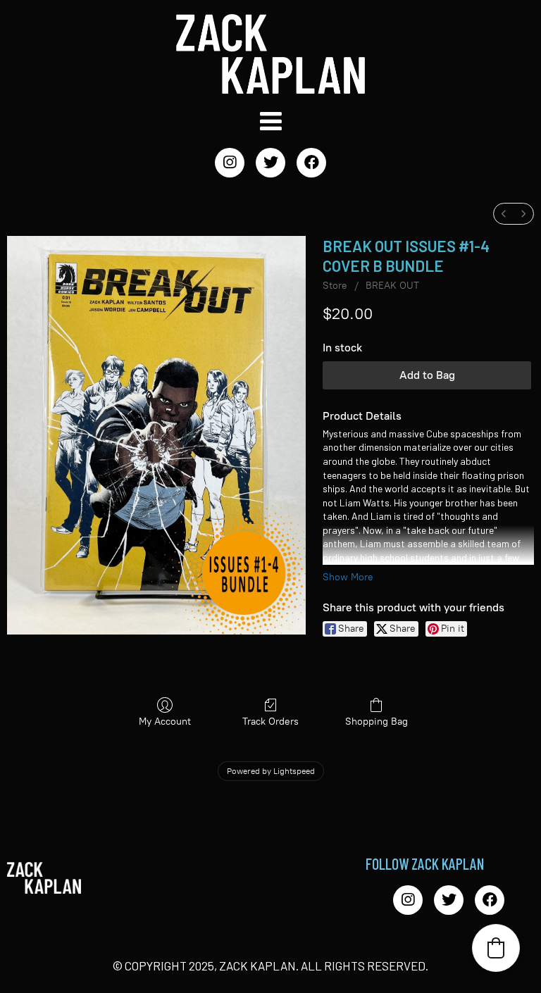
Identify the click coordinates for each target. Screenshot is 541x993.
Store (335, 286)
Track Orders (270, 721)
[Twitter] (270, 162)
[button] (496, 948)
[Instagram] (229, 162)
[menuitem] (504, 214)
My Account (165, 721)
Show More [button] (348, 577)
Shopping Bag (376, 721)
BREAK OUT (392, 286)
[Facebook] (311, 162)
